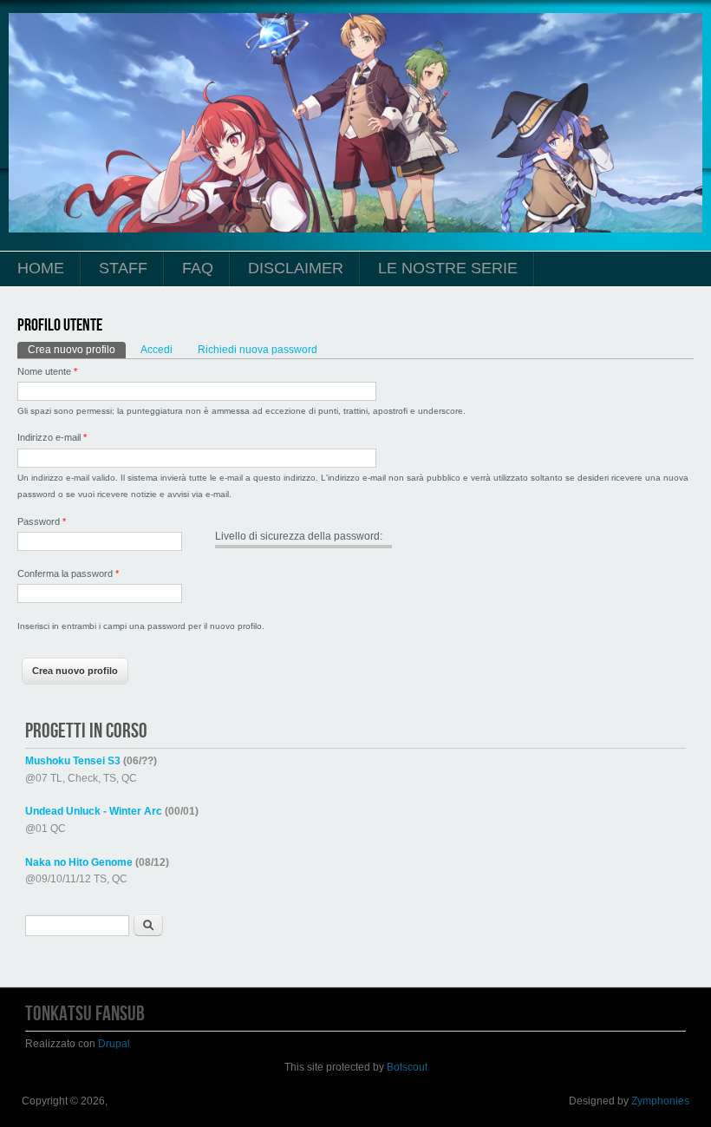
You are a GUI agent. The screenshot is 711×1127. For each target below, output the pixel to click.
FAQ (197, 268)
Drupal (114, 1044)
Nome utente (47, 371)
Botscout (407, 1067)
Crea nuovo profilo (77, 350)
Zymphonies (660, 1101)
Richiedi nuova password (257, 350)
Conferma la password (68, 573)
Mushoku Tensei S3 (73, 761)
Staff (123, 268)
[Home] (355, 229)
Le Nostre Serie (448, 268)
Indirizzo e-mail (52, 437)
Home (40, 268)
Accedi (156, 350)
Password (41, 521)
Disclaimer (295, 268)
